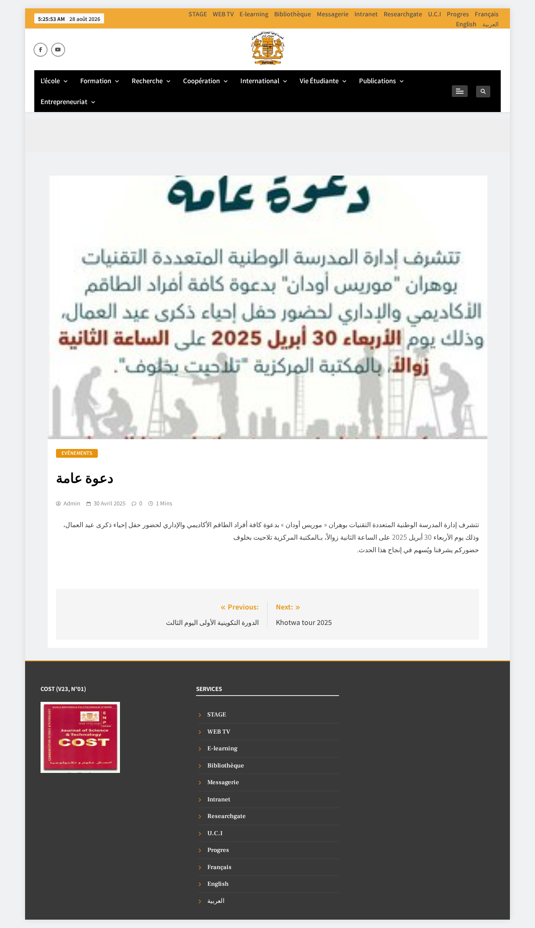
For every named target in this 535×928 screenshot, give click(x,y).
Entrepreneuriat (64, 101)
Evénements (76, 452)
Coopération (201, 80)
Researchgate (403, 14)
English (466, 24)
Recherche (147, 80)
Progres (458, 14)
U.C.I (434, 14)
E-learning (253, 14)
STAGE (198, 14)
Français (487, 14)
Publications (377, 80)
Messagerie (333, 14)
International (259, 80)
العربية (490, 24)
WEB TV (223, 14)
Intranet (366, 14)
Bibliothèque (292, 14)
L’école (50, 80)
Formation (95, 80)
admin (72, 503)
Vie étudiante (319, 80)
